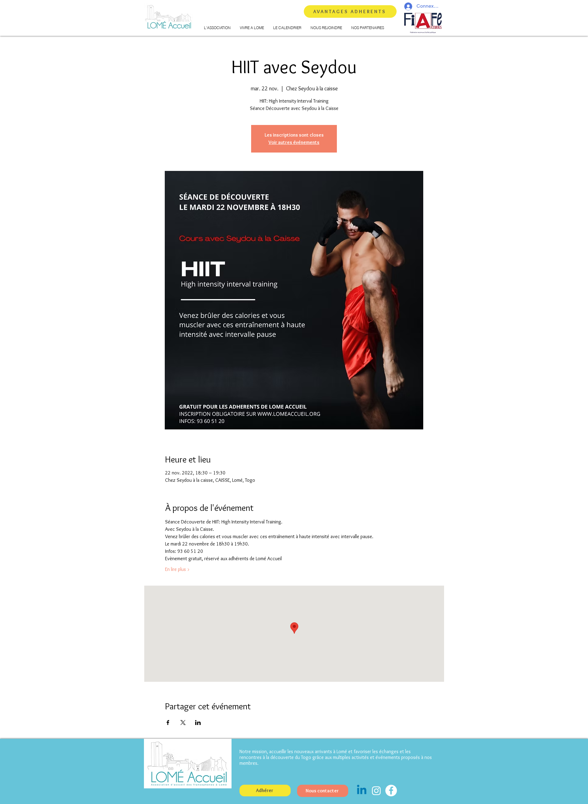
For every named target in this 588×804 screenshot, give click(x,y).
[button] (217, 27)
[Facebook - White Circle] (391, 790)
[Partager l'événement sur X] (183, 722)
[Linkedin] (362, 790)
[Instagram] (376, 790)
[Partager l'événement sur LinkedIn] (198, 722)
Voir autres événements (294, 142)
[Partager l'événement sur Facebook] (168, 722)
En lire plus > (177, 569)
